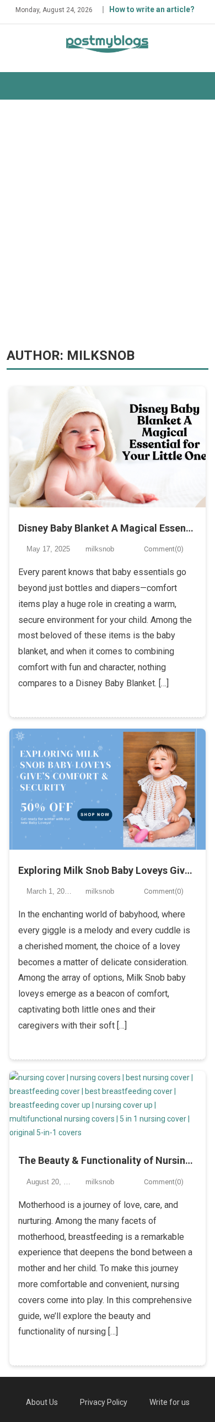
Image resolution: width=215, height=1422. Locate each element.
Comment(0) (164, 549)
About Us (42, 1402)
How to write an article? (152, 9)
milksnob (99, 549)
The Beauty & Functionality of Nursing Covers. (107, 1160)
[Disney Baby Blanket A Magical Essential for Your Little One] (107, 446)
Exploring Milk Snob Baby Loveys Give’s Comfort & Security (107, 870)
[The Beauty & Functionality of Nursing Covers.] (107, 1105)
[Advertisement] (107, 223)
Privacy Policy (103, 1402)
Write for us (169, 1402)
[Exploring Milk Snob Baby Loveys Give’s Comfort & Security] (107, 789)
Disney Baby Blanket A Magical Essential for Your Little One (107, 528)
